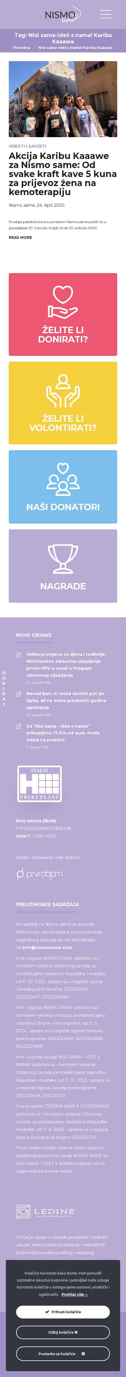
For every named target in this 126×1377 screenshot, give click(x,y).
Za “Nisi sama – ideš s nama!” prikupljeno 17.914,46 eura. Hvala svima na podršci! (62, 733)
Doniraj (3, 688)
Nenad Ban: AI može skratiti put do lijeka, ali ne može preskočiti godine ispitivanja (66, 700)
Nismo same (22, 205)
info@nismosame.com (47, 947)
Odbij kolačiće (61, 1332)
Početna (21, 47)
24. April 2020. (51, 205)
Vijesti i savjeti (27, 146)
